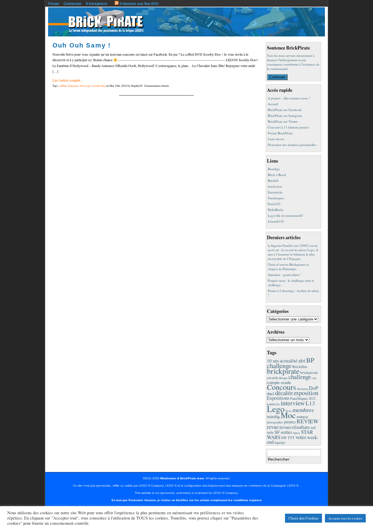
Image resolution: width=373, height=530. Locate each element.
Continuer (277, 77)
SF (277, 432)
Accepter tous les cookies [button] (345, 518)
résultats (301, 426)
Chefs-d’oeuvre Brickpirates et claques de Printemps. (288, 266)
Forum (53, 4)
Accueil (273, 104)
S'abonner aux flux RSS (139, 4)
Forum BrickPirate (280, 133)
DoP (313, 388)
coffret (62, 86)
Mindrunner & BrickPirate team (182, 478)
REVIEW (308, 421)
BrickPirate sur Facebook (285, 110)
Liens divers (276, 139)
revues (285, 427)
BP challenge (290, 362)
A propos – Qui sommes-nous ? (289, 98)
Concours (73, 86)
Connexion (72, 4)
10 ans (273, 361)
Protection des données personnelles (292, 144)
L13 (310, 403)
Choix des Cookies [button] (303, 518)
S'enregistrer (97, 4)
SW (284, 437)
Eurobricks (275, 192)
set (313, 427)
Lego (88, 86)
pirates (290, 422)
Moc (288, 414)
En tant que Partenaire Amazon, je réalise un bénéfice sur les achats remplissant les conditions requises (187, 500)
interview (293, 402)
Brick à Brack (277, 174)
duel (270, 393)
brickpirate (283, 371)
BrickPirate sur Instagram (285, 115)
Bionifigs (274, 169)
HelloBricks (276, 209)
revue (273, 426)
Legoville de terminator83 (285, 215)
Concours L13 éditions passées (288, 127)
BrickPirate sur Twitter (283, 121)
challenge (299, 377)
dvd (82, 86)
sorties (286, 432)
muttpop (302, 417)
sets (270, 432)
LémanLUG (276, 221)
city (314, 378)
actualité (289, 360)
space (296, 433)
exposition (306, 393)
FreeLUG (274, 204)
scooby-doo (98, 86)
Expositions (278, 398)
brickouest (275, 186)
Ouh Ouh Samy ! (81, 45)
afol (301, 361)
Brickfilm (299, 366)
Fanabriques (276, 198)
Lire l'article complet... (67, 80)
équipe (280, 442)
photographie (275, 422)
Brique (283, 378)
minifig (273, 416)
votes (300, 437)
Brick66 (273, 180)
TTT (291, 437)
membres (303, 410)
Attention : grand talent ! (284, 274)
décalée (284, 393)
